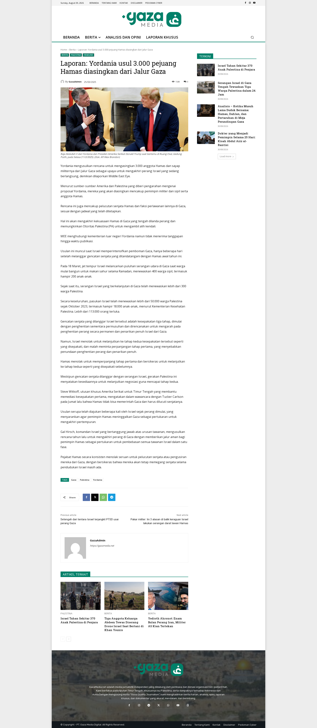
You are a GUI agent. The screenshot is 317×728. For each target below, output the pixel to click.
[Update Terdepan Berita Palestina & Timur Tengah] (151, 19)
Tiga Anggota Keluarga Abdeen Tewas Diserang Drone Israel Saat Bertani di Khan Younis (124, 624)
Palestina (76, 55)
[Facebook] (245, 3)
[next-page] (68, 639)
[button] (252, 37)
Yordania (97, 479)
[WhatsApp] (103, 497)
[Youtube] (254, 3)
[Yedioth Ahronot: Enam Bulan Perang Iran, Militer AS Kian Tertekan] (168, 596)
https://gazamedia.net (102, 545)
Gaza (73, 479)
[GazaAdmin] (63, 82)
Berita (72, 49)
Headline (88, 55)
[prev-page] (63, 639)
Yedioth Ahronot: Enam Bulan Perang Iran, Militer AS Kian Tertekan (167, 622)
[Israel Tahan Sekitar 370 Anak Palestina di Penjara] (81, 596)
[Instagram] (250, 3)
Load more (225, 156)
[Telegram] (111, 497)
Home (64, 49)
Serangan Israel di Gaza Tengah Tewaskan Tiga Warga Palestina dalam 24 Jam (237, 88)
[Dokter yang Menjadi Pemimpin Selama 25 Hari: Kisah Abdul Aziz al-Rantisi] (206, 137)
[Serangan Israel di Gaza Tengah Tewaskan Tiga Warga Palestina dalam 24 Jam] (206, 87)
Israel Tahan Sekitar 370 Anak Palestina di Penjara (79, 620)
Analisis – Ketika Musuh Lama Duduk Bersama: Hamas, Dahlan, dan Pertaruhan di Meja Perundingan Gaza (235, 113)
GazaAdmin (75, 81)
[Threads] (187, 705)
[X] (95, 497)
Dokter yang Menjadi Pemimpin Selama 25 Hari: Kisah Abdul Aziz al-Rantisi (236, 139)
